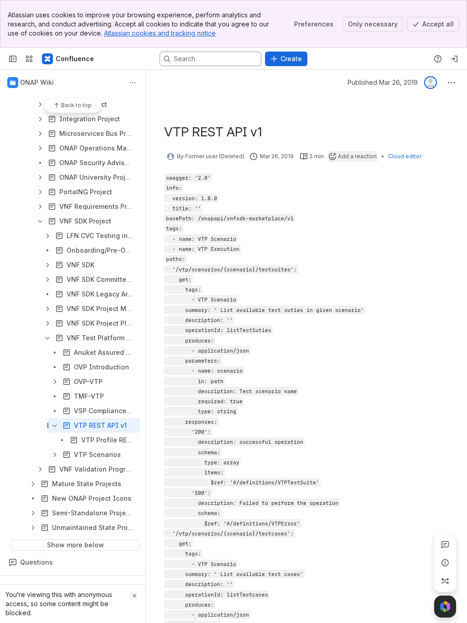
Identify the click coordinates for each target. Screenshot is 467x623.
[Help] (438, 59)
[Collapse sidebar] (12, 59)
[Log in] (454, 59)
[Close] (134, 595)
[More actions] (132, 82)
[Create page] (445, 581)
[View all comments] (445, 544)
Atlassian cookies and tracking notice (160, 33)
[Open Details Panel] (445, 563)
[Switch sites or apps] (29, 59)
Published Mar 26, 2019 (383, 82)
